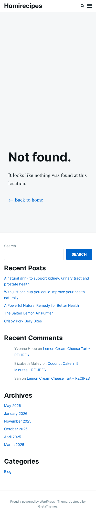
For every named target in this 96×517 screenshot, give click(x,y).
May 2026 (12, 405)
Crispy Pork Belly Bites (23, 321)
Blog (8, 471)
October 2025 (16, 429)
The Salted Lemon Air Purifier (28, 313)
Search (10, 246)
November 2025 (17, 421)
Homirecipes (23, 5)
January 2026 (15, 413)
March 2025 (14, 444)
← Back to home (25, 199)
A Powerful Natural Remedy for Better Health (41, 305)
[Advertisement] (48, 76)
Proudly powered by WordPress (33, 501)
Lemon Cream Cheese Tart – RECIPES (58, 378)
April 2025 (12, 437)
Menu (89, 6)
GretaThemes (47, 506)
